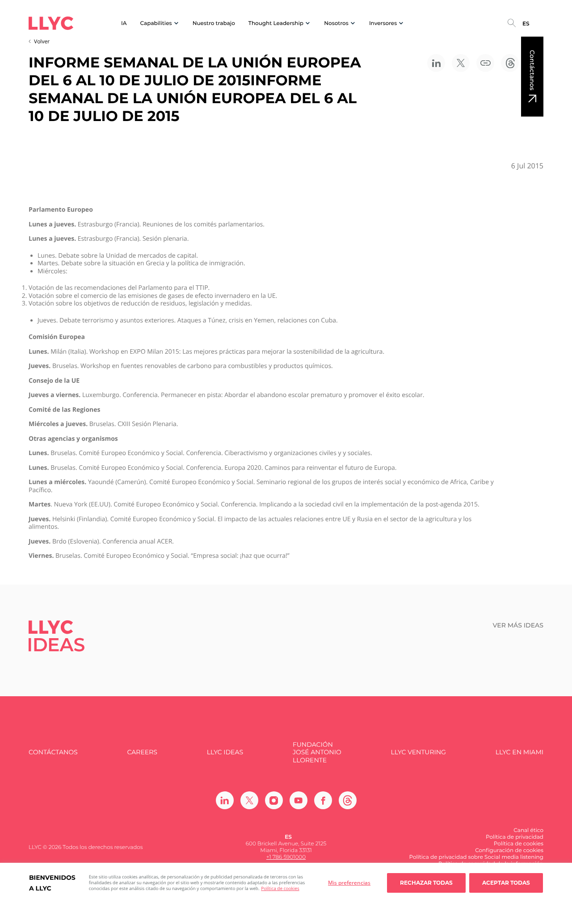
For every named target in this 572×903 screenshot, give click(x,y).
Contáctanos (532, 70)
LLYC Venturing (418, 752)
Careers (142, 752)
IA (124, 23)
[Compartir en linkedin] (436, 63)
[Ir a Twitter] (249, 800)
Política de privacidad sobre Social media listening (476, 857)
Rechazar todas (426, 882)
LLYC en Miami (519, 752)
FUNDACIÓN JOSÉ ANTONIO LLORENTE (317, 752)
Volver (42, 41)
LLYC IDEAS (225, 752)
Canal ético (528, 830)
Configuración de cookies (509, 850)
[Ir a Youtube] (298, 800)
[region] (286, 883)
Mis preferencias (349, 882)
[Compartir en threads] (510, 63)
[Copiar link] (485, 63)
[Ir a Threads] (348, 800)
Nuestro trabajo (214, 23)
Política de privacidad (514, 837)
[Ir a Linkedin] (225, 800)
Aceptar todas (506, 882)
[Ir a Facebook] (323, 800)
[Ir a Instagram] (274, 800)
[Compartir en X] (461, 63)
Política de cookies (280, 888)
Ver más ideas (518, 625)
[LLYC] (51, 23)
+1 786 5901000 (286, 857)
